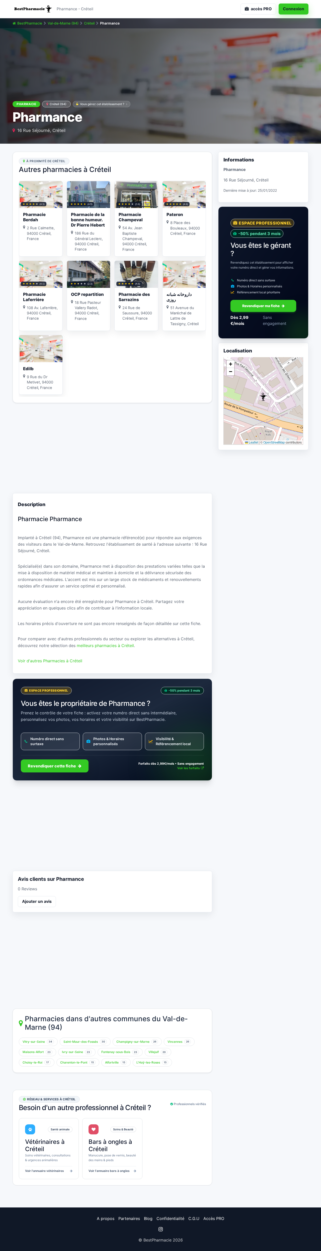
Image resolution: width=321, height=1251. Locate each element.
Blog (148, 1218)
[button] (263, 397)
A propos (105, 1218)
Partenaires (129, 1218)
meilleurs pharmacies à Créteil (105, 645)
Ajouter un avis (37, 901)
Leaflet (253, 442)
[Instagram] (160, 1229)
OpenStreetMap (274, 442)
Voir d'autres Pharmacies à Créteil (50, 660)
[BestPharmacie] (33, 9)
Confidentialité (170, 1218)
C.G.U (193, 1218)
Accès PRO (213, 1218)
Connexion (293, 8)
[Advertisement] (112, 448)
